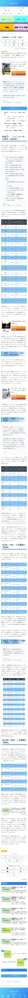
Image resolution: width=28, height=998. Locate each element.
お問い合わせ (14, 993)
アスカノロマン (21, 765)
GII (17, 85)
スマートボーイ (17, 702)
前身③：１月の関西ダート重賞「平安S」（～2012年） (15, 126)
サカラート (18, 584)
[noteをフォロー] (7, 871)
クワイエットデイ (17, 716)
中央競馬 (7, 85)
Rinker (17, 69)
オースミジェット (17, 695)
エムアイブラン (17, 692)
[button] (14, 44)
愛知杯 (15, 167)
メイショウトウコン (18, 714)
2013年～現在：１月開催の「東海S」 (13, 130)
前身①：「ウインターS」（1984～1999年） (14, 113)
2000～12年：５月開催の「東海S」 (13, 123)
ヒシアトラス (16, 709)
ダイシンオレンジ (17, 723)
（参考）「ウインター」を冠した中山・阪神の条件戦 (15, 117)
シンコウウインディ (18, 690)
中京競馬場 (18, 83)
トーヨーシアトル (17, 688)
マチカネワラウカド (16, 295)
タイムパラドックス (18, 706)
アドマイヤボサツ (17, 686)
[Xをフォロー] (20, 868)
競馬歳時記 (5, 851)
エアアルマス (20, 781)
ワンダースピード (17, 718)
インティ (19, 777)
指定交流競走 (15, 165)
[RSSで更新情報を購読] (14, 874)
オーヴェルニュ (21, 785)
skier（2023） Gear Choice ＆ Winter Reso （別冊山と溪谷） (19, 390)
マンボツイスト (17, 699)
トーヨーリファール (18, 681)
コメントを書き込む (14, 975)
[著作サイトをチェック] (7, 868)
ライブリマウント (17, 684)
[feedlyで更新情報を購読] (20, 871)
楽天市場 (14, 74)
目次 (12, 108)
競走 (14, 85)
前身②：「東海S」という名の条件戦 (15, 120)
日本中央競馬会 (7, 83)
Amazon (14, 72)
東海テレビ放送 (15, 95)
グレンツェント (21, 769)
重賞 (12, 85)
